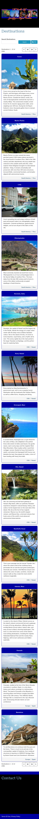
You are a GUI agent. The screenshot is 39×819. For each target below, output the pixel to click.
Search (24, 42)
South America (26, 114)
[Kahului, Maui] (19, 604)
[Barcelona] (19, 730)
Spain (34, 706)
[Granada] (19, 668)
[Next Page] (36, 50)
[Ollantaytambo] (19, 256)
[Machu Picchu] (19, 138)
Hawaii (33, 347)
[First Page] (28, 50)
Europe (27, 706)
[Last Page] (32, 50)
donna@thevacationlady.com (11, 786)
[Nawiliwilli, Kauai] (19, 546)
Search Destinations (8, 39)
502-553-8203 (6, 782)
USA (28, 347)
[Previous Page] (24, 50)
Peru (34, 114)
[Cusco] (19, 74)
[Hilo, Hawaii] (19, 484)
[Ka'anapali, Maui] (19, 422)
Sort (35, 42)
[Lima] (19, 202)
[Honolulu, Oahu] (19, 311)
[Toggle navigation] (2, 3)
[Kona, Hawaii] (19, 371)
